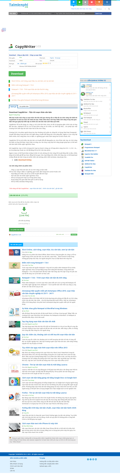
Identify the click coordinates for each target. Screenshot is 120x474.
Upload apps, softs (45, 466)
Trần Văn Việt (31, 296)
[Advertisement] (60, 29)
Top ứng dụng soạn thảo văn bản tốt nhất (38, 321)
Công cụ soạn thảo (36, 55)
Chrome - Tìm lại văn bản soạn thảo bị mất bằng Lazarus (44, 364)
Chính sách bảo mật (16, 466)
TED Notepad (88, 117)
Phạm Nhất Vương (28, 426)
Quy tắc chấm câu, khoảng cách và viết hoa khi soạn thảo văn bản (48, 334)
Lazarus (24, 369)
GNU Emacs (87, 131)
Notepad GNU (89, 174)
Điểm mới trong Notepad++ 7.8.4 (23, 85)
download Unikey (25, 160)
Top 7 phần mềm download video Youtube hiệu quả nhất (69, 14)
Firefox (53, 398)
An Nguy (30, 252)
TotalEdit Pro (89, 157)
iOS (85, 4)
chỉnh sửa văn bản (48, 188)
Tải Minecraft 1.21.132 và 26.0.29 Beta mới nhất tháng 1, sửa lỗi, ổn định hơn (36, 14)
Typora (86, 127)
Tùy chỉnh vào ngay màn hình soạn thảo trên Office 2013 (44, 347)
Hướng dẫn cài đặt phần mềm (49, 461)
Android (80, 4)
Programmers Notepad (92, 147)
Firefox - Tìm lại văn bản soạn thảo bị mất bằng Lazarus (44, 393)
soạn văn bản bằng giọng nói (35, 383)
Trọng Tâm (26, 413)
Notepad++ (42, 268)
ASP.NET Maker (89, 160)
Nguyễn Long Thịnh (33, 324)
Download (12, 55)
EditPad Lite (89, 92)
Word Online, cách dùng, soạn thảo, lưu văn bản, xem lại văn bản (33, 81)
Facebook (88, 459)
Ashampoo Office (27, 298)
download (18, 5)
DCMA (12, 468)
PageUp (52, 58)
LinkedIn (96, 459)
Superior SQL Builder (91, 154)
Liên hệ (12, 471)
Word (61, 258)
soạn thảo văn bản (35, 188)
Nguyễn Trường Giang (14, 115)
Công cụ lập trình (22, 55)
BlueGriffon (87, 108)
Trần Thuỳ (30, 265)
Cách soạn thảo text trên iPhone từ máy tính (40, 423)
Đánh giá (13, 107)
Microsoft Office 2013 (28, 354)
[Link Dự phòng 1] (24, 223)
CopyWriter (88, 167)
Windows (73, 4)
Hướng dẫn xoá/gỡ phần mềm (49, 464)
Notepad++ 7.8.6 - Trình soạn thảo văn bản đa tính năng (30, 89)
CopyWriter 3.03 (16, 235)
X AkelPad (89, 85)
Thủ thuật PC (107, 4)
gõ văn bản (59, 188)
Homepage (57, 58)
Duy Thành (26, 311)
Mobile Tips (99, 4)
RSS (93, 459)
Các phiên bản (23, 106)
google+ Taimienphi (91, 459)
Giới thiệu (13, 461)
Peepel (86, 122)
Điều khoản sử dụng (16, 464)
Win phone (92, 4)
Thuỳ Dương (31, 380)
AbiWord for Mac (89, 104)
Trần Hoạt (26, 280)
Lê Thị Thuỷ (31, 395)
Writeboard (87, 113)
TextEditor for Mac (89, 99)
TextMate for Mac (90, 170)
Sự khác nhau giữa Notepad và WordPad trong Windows (30, 100)
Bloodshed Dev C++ (91, 151)
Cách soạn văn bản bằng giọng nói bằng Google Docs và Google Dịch (49, 378)
